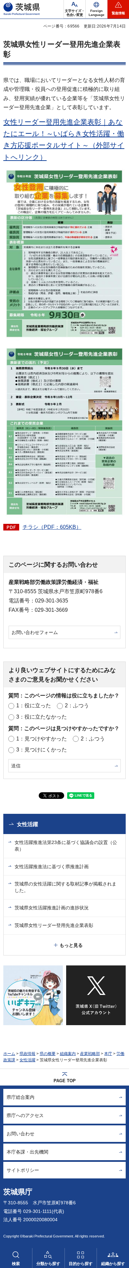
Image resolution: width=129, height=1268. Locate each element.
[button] (96, 9)
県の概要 (48, 1053)
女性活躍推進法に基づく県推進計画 (52, 866)
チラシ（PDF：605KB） (51, 527)
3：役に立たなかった (41, 717)
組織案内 (68, 1053)
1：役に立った (33, 705)
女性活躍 (27, 824)
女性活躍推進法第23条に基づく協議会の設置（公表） (66, 846)
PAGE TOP (65, 1080)
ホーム (9, 1053)
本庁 (108, 1053)
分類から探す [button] (48, 1263)
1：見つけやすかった (41, 738)
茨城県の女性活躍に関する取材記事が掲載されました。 (65, 887)
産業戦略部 (90, 1053)
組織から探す (113, 1263)
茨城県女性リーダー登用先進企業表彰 (54, 925)
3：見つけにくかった (41, 749)
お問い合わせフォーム (35, 632)
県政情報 (27, 1053)
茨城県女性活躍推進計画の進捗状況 (52, 907)
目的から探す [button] (81, 1263)
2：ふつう (77, 705)
